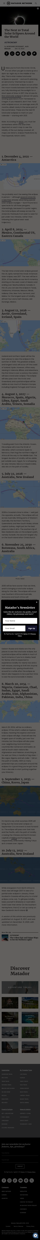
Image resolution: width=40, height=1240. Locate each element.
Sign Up (31, 628)
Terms (25, 634)
